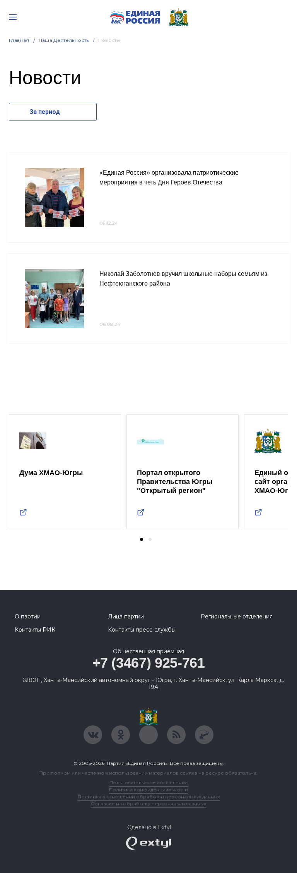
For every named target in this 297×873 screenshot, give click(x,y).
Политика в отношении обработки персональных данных (149, 796)
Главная (19, 40)
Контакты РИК (35, 629)
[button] (141, 539)
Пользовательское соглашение (148, 782)
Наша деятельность (64, 40)
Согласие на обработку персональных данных (148, 803)
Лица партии (126, 616)
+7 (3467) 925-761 (148, 663)
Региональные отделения (237, 616)
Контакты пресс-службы (142, 629)
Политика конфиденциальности (148, 789)
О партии (28, 616)
